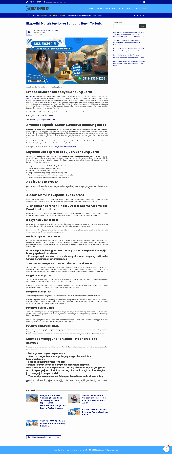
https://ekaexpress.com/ (35, 382)
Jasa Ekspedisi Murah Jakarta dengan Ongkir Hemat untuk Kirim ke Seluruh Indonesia (127, 42)
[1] (166, 450)
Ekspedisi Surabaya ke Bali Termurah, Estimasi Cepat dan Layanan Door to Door (128, 56)
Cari (142, 26)
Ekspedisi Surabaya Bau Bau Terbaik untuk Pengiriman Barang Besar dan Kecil (128, 50)
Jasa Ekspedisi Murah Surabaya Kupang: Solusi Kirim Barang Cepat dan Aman (94, 399)
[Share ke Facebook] (134, 15)
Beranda (44, 15)
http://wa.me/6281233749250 (44, 120)
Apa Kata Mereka (125, 8)
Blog (113, 8)
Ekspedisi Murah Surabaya (57, 15)
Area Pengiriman (102, 8)
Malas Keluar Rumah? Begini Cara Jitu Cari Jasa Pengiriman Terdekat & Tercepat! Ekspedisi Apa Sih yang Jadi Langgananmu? (129, 34)
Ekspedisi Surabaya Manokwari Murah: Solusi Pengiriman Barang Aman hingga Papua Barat (129, 63)
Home (91, 8)
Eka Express (30, 96)
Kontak (137, 8)
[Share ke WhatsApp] (140, 15)
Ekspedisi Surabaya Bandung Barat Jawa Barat (43, 437)
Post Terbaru (118, 23)
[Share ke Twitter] (137, 15)
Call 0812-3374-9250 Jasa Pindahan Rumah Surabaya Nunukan (53, 423)
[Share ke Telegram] (143, 15)
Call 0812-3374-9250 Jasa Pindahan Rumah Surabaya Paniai (95, 412)
